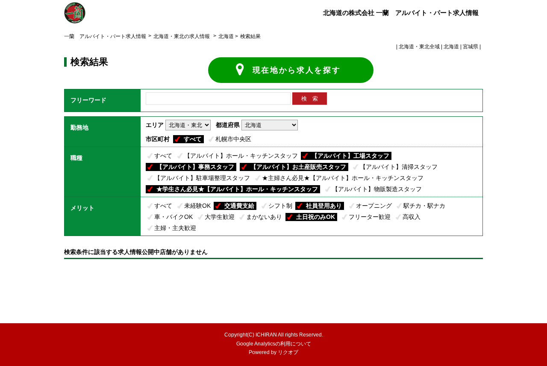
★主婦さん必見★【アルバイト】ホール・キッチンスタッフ (342, 177)
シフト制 (280, 205)
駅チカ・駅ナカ (424, 205)
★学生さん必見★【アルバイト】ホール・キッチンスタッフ (237, 189)
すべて (193, 139)
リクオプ (288, 352)
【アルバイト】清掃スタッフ (399, 166)
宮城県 (470, 47)
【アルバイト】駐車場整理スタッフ (202, 177)
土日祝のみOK (315, 216)
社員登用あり (324, 205)
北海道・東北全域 (419, 47)
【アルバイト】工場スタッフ (350, 155)
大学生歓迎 (220, 216)
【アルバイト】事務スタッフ (195, 166)
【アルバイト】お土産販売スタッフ (298, 166)
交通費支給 (239, 205)
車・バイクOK (173, 216)
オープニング (374, 205)
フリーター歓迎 (370, 216)
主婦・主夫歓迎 (175, 227)
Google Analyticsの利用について (273, 344)
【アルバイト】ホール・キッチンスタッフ (241, 155)
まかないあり (264, 216)
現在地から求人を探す (297, 70)
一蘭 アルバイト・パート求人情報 (105, 36)
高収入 (412, 216)
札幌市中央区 (233, 139)
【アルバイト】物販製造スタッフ (377, 189)
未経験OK (197, 205)
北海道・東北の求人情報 (182, 36)
